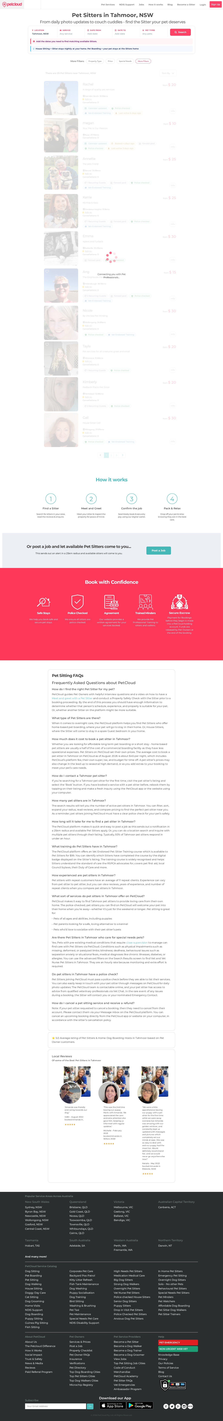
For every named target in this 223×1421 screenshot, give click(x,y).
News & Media (34, 1363)
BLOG (190, 1406)
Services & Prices (80, 1341)
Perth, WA (120, 1245)
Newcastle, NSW (35, 1215)
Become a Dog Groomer (129, 1354)
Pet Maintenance (80, 1314)
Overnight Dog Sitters (172, 1279)
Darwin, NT (165, 1245)
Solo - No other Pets (170, 1284)
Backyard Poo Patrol (82, 1275)
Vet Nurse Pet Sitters (127, 1292)
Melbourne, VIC (123, 1207)
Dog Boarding (34, 1314)
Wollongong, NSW (37, 1220)
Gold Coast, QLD (79, 1211)
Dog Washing (78, 1288)
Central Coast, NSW (37, 1228)
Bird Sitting (76, 1301)
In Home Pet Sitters (170, 1271)
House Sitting (33, 1288)
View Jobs (120, 1359)
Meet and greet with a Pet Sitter (72, 698)
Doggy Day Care (35, 1292)
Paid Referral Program (38, 1371)
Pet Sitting (31, 1279)
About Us (31, 1341)
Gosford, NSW (34, 1224)
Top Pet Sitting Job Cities (129, 1363)
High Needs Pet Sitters (128, 1271)
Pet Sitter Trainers (169, 1314)
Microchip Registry (81, 1384)
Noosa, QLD (76, 1215)
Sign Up (215, 4)
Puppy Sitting (34, 1318)
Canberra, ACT (167, 1207)
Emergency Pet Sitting (172, 1275)
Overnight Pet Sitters (127, 1288)
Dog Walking (33, 1284)
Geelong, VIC (122, 1211)
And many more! (36, 1256)
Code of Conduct (124, 1367)
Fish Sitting (32, 1327)
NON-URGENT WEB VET (173, 1348)
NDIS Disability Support (84, 1322)
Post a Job (159, 550)
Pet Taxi (74, 1309)
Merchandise (122, 1371)
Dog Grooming (34, 1301)
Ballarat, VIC (121, 1215)
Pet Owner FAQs (79, 1354)
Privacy (162, 1359)
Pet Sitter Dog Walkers (172, 1309)
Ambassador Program (127, 1389)
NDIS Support (126, 4)
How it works (156, 4)
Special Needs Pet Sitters (173, 1292)
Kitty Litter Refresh (81, 1279)
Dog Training (77, 1297)
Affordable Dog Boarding (174, 1305)
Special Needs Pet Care (83, 1318)
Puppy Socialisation (82, 1292)
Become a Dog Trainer (128, 1350)
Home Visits (32, 1305)
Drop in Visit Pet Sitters (128, 1309)
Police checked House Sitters (132, 1297)
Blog (170, 4)
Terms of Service (168, 1367)
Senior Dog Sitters (125, 1301)
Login (203, 4)
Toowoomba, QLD (80, 1220)
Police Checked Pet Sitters (130, 1314)
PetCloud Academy (126, 1376)
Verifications (77, 1363)
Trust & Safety (33, 1359)
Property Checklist (80, 1350)
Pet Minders (165, 1297)
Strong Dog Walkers (126, 1284)
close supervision (137, 942)
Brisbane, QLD (78, 1207)
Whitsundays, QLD (81, 1228)
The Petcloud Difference (40, 1346)
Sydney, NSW (33, 1207)
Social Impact (33, 1354)
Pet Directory (77, 1367)
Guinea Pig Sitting (36, 1322)
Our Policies (165, 1363)
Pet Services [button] (108, 4)
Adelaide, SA (77, 1245)
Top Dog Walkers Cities (83, 1380)
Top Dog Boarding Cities (84, 1371)
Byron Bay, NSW (35, 1211)
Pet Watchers (166, 1301)
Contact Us (165, 1376)
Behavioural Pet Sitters (172, 1288)
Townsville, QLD (79, 1224)
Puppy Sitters (122, 1305)
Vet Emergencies (124, 1384)
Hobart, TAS (32, 1245)
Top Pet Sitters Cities (82, 1376)
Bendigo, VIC (122, 1220)
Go (90, 1406)
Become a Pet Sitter (126, 1341)
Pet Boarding (33, 1275)
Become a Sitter (186, 4)
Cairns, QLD (76, 1233)
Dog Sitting (32, 1271)
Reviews (30, 1367)
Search (182, 32)
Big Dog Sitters (123, 1279)
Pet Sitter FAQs (123, 1380)
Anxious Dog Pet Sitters (129, 1318)
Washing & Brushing (82, 1305)
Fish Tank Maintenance (84, 1284)
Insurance (75, 1359)
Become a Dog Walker (128, 1346)
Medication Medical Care (129, 1275)
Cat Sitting (31, 1297)
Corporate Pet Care (81, 1271)
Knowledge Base (168, 1354)
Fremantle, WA (123, 1249)
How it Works (33, 1350)
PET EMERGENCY (169, 1342)
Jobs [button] (141, 4)
